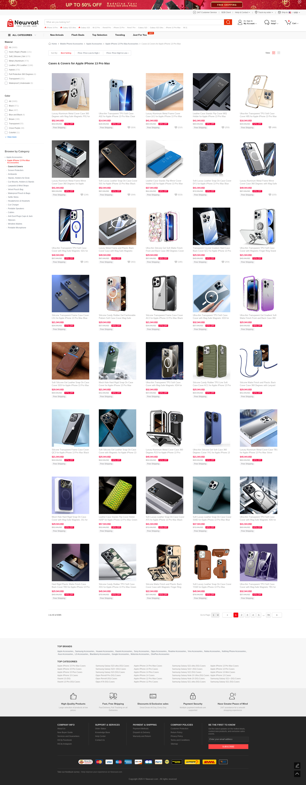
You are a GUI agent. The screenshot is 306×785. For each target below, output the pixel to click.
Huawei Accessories (104, 651)
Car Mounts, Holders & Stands (21, 182)
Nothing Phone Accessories (234, 651)
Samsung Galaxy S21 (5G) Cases (225, 682)
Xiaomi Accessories (123, 651)
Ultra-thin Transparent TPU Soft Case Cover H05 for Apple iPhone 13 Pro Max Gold (258, 116)
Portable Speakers (16, 208)
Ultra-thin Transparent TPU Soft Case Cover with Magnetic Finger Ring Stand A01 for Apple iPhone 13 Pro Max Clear (258, 251)
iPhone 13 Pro (119, 28)
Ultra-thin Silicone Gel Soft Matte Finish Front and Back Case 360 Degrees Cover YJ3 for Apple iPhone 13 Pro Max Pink (165, 251)
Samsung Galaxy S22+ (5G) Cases (187, 669)
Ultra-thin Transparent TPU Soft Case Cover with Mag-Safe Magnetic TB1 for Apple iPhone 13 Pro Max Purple (258, 587)
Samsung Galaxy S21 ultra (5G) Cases (189, 682)
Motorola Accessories (140, 654)
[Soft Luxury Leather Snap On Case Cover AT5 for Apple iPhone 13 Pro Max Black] (164, 495)
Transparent (14, 79)
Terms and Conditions (180, 740)
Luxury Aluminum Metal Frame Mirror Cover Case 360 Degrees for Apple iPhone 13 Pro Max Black (69, 184)
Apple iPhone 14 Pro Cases (146, 669)
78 (268, 615)
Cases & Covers (15, 166)
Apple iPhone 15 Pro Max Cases (71, 666)
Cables (11, 212)
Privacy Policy (177, 736)
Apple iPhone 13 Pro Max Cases (224, 666)
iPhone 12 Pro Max (173, 28)
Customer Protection (179, 728)
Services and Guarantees (68, 736)
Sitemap (174, 744)
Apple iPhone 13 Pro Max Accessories (18, 161)
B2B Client (226, 12)
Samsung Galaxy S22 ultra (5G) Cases (189, 666)
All (10, 47)
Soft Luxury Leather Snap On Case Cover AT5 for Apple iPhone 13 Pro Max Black (165, 518)
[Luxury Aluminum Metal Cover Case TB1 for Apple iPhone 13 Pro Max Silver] (258, 428)
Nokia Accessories (212, 651)
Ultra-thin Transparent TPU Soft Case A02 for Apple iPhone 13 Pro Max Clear (117, 115)
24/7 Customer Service (207, 12)
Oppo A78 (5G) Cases (105, 682)
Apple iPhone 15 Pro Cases (69, 669)
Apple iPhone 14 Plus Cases (146, 672)
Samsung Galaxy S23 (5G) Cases (110, 672)
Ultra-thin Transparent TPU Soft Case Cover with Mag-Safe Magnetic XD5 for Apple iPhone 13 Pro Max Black (258, 520)
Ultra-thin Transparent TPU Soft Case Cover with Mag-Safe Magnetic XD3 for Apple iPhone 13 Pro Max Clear (211, 318)
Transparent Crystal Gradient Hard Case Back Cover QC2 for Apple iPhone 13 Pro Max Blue (212, 251)
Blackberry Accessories (100, 654)
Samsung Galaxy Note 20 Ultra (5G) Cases (190, 675)
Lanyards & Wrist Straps (18, 185)
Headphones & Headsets (19, 201)
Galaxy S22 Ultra (156, 28)
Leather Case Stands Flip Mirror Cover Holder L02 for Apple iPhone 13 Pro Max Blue (164, 184)
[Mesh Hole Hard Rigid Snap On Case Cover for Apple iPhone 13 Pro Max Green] (117, 361)
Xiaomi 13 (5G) (63, 678)
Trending (120, 35)
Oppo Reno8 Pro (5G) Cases (108, 675)
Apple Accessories (14, 157)
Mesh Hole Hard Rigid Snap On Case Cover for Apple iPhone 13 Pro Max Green (116, 385)
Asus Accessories (65, 654)
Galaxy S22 (142, 28)
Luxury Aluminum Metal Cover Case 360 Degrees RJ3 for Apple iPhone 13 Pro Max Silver (164, 453)
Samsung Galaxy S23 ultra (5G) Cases (112, 666)
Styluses (11, 220)
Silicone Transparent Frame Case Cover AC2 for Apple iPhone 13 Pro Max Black (164, 316)
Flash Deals (78, 35)
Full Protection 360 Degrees (21, 74)
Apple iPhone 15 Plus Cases (69, 672)
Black (11, 106)
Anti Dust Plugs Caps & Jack (20, 216)
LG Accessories (81, 654)
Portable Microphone (17, 228)
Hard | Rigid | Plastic (17, 52)
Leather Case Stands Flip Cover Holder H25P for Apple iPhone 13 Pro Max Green (118, 518)
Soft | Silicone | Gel (17, 56)
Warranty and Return (142, 736)
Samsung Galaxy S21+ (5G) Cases (225, 678)
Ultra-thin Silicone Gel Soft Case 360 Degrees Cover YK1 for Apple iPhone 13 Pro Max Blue (211, 453)
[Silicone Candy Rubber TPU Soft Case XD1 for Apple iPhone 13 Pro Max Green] (117, 562)
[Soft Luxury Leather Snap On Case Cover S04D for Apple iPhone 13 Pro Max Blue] (211, 495)
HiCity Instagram (64, 744)
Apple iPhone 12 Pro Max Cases (148, 678)
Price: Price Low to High (88, 53)
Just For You (140, 35)
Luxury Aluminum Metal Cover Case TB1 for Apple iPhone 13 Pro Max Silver (258, 451)
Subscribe (228, 746)
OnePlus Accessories (160, 654)
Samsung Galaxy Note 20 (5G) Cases (188, 678)
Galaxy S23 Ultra (69, 28)
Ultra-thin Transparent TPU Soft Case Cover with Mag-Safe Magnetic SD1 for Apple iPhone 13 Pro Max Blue (70, 251)
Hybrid (12, 70)
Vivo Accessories (195, 651)
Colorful (12, 132)
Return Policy (176, 732)
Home (54, 44)
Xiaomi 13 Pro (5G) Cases (68, 682)
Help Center (100, 736)
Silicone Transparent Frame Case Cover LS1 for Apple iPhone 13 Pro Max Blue (70, 316)
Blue (11, 110)
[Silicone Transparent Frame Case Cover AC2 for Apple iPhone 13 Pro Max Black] (164, 293)
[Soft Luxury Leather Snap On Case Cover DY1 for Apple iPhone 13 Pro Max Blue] (211, 159)
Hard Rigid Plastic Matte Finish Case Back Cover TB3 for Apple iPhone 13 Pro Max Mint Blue (71, 587)
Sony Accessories (141, 651)
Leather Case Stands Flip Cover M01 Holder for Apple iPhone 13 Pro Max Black (210, 116)
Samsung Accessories (84, 651)
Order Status (100, 728)
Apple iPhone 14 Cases (144, 675)
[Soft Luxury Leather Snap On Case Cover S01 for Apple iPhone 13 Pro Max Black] (117, 159)
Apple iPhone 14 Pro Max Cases (148, 666)
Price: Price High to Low (116, 53)
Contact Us (100, 740)
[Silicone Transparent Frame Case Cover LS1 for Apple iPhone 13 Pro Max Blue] (70, 293)
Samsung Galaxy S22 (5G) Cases (186, 672)
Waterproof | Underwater (19, 83)
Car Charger (13, 205)
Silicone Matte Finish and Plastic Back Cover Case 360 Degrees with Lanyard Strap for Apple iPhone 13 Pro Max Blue (258, 385)
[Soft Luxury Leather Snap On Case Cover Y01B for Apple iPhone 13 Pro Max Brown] (211, 562)
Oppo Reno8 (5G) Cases (106, 678)
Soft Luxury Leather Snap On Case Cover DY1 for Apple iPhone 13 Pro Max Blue (212, 182)
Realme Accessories (177, 651)
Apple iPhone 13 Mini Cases (222, 672)
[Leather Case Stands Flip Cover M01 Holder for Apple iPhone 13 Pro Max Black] (211, 92)
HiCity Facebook (64, 740)
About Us (61, 728)
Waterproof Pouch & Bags (19, 193)
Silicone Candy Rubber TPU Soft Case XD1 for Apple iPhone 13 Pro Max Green (117, 585)
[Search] (228, 22)
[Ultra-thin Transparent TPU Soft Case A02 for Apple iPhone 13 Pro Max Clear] (117, 92)
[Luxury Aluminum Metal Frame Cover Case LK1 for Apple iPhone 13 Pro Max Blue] (164, 92)
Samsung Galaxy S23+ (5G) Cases (111, 669)
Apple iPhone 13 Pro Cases (222, 669)
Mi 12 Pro (96, 28)
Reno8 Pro (107, 28)
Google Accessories (120, 654)
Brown (12, 119)
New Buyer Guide (65, 732)
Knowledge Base (102, 732)
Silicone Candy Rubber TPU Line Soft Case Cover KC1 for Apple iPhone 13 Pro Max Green (212, 385)
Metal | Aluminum (16, 61)
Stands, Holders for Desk (18, 178)
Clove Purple (14, 128)
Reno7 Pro (131, 28)
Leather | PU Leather (18, 65)
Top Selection (99, 35)
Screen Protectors (15, 170)
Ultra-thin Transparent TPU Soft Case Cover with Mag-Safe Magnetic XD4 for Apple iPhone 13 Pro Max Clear (164, 385)
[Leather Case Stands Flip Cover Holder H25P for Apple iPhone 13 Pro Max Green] (117, 495)
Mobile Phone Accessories (71, 44)
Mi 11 (185, 28)
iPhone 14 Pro (52, 28)
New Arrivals (57, 35)
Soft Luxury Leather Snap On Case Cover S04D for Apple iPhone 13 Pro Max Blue (212, 518)
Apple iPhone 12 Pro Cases (146, 682)
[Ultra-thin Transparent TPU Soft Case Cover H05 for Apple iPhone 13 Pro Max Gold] (258, 92)
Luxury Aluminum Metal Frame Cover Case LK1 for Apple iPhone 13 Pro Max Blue (164, 116)
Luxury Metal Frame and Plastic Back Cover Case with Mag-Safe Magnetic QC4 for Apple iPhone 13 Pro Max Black (117, 251)
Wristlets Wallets (15, 224)
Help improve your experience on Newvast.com (101, 772)
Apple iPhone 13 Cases (220, 675)
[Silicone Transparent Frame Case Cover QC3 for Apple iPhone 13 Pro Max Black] (70, 428)
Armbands (12, 174)
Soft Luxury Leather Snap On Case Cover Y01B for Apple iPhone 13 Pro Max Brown (212, 587)
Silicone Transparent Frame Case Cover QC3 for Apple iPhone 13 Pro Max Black (70, 451)
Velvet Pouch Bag (15, 189)
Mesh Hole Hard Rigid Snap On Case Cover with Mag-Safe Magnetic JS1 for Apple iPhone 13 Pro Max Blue (69, 520)
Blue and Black (15, 115)
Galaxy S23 (85, 28)
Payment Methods (141, 728)
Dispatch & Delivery (141, 732)
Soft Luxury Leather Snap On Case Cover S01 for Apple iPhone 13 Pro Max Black (118, 182)
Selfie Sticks (13, 197)
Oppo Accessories (159, 651)
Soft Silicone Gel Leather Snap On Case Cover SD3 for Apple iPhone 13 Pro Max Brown (70, 385)
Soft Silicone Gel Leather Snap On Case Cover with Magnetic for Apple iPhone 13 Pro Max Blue (117, 453)
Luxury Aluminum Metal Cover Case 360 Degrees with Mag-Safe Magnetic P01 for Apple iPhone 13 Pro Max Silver (71, 116)
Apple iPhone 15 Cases (67, 675)
